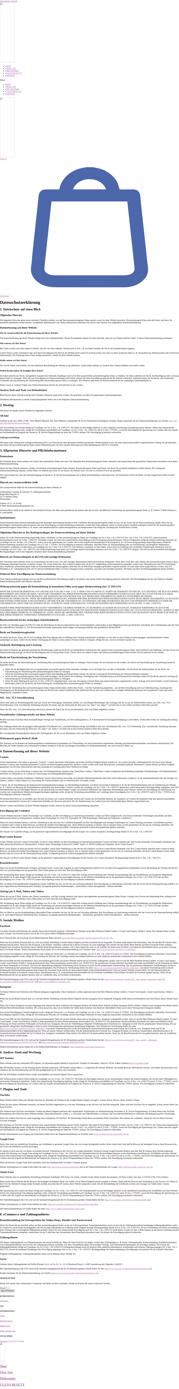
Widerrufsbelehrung (7, 1331)
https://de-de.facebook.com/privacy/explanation (115, 949)
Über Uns (6, 1372)
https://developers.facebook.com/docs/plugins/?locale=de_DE (87, 938)
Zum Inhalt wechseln (8, 1)
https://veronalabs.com (138, 1063)
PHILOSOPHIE (12, 71)
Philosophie (8, 1378)
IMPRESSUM (5, 1326)
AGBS (2, 1316)
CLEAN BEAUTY (13, 73)
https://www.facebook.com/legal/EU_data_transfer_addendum (130, 979)
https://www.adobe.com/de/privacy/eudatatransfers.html (128, 1200)
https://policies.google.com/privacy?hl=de (111, 1134)
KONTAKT (4, 1301)
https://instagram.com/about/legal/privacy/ (87, 1047)
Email (2, 1288)
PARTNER (10, 75)
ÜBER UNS (10, 68)
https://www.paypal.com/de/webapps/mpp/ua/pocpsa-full (128, 1269)
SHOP (8, 66)
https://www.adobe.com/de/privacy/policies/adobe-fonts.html (73, 1204)
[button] (89, 80)
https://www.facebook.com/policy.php (54, 982)
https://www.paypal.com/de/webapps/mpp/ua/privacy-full (75, 1273)
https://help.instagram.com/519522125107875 (19, 1042)
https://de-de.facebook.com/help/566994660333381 (63, 1042)
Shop (3, 1366)
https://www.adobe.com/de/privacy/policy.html (65, 1209)
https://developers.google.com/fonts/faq (63, 1167)
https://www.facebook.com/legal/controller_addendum (116, 968)
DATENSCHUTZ (6, 1321)
